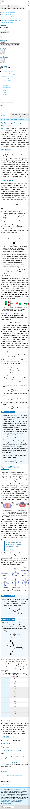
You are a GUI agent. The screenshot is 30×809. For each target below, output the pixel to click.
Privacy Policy (4, 800)
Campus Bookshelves (18, 119)
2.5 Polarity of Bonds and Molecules (9, 762)
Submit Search (4, 32)
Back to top (3, 771)
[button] (5, 92)
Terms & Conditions (12, 800)
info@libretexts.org (6, 803)
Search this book (4, 27)
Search (3, 807)
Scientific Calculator (7, 82)
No (8, 784)
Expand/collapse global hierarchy (2, 120)
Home (7, 119)
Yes (3, 784)
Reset (2, 42)
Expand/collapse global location (28, 119)
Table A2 (17, 258)
